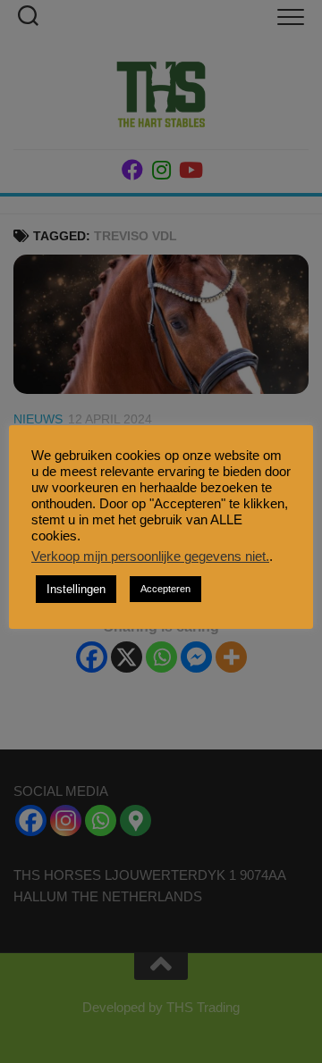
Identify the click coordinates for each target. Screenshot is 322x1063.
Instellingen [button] (76, 589)
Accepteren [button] (165, 588)
